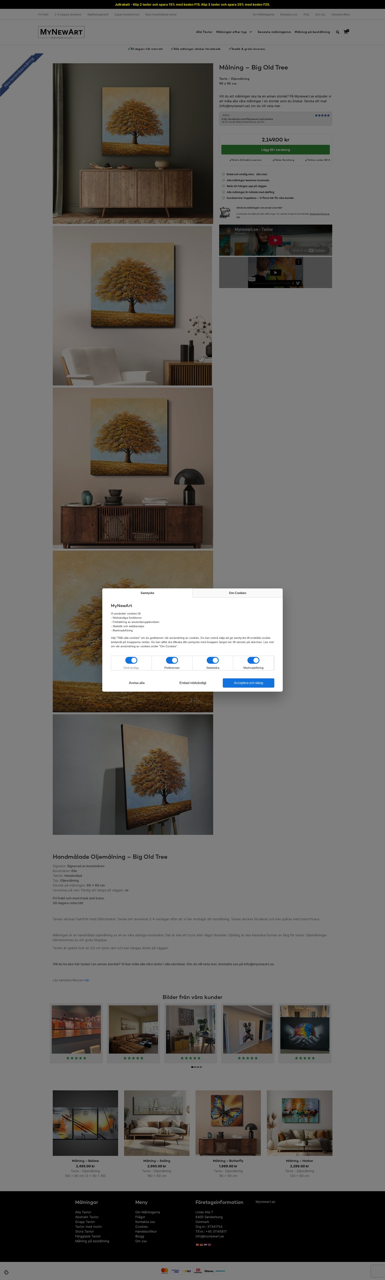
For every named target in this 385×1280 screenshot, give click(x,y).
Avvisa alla (137, 683)
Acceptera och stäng (248, 683)
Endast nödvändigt (192, 683)
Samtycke (147, 593)
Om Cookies (237, 593)
